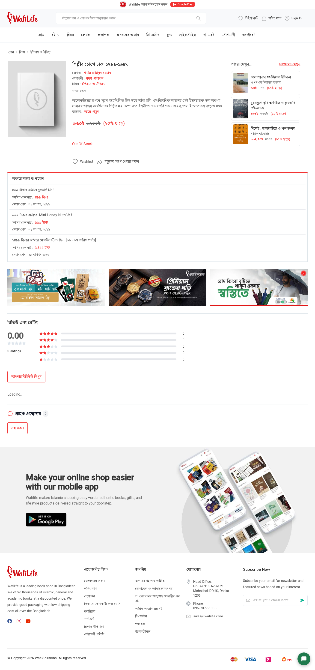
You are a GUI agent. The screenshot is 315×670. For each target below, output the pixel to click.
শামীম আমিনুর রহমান (97, 73)
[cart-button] (297, 31)
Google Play (185, 4)
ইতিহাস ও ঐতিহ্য (40, 52)
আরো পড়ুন (91, 111)
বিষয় (22, 52)
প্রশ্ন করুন (17, 413)
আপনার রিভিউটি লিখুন (26, 376)
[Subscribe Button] (302, 600)
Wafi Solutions (46, 658)
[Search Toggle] (282, 31)
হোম (11, 52)
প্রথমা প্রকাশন (94, 78)
